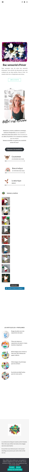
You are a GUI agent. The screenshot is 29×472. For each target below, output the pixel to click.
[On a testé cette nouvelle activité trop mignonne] (6, 249)
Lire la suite (14, 79)
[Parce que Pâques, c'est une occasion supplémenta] (6, 201)
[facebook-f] (22, 2)
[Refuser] (27, 465)
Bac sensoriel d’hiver (14, 64)
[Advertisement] (14, 28)
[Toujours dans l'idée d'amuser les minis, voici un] (6, 239)
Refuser (18, 467)
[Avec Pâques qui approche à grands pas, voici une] (6, 220)
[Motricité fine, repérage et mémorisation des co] (6, 230)
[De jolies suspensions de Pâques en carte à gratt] (6, 211)
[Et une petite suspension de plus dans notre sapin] (6, 278)
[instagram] (26, 2)
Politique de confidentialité (15, 469)
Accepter (12, 467)
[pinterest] (24, 2)
